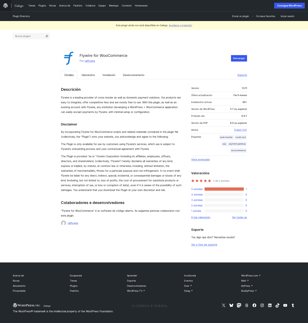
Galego (47, 306)
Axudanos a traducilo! (180, 25)
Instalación (109, 75)
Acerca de (18, 275)
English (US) (240, 129)
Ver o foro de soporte (204, 244)
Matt (245, 280)
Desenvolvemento (133, 75)
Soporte (242, 75)
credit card (240, 137)
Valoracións (88, 75)
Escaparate (76, 275)
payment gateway (237, 144)
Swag (188, 290)
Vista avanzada (200, 159)
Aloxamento (19, 285)
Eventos (188, 280)
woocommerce (238, 150)
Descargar (239, 58)
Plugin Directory (21, 16)
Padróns (74, 290)
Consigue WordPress (289, 5)
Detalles (69, 75)
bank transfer (226, 137)
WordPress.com (251, 275)
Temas (73, 280)
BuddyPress (249, 290)
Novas (16, 280)
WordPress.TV (136, 290)
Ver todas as (239, 217)
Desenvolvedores (136, 285)
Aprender (132, 275)
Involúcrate (190, 275)
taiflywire (90, 60)
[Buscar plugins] (47, 36)
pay (224, 144)
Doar (188, 285)
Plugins (73, 285)
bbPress (247, 285)
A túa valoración (200, 217)
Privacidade (19, 290)
